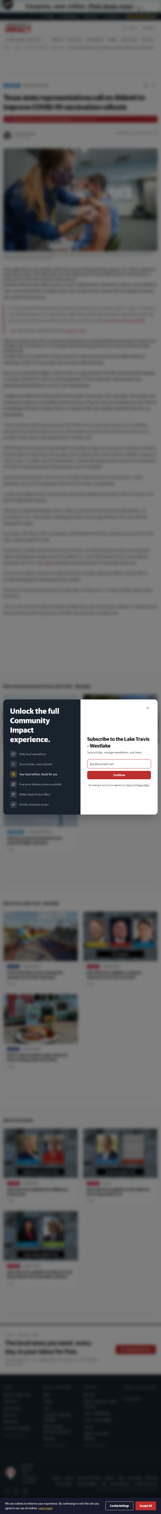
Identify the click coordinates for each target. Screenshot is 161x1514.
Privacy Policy (143, 785)
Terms (129, 785)
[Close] (147, 707)
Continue (119, 775)
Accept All (146, 1505)
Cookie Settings (119, 1505)
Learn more (45, 1508)
